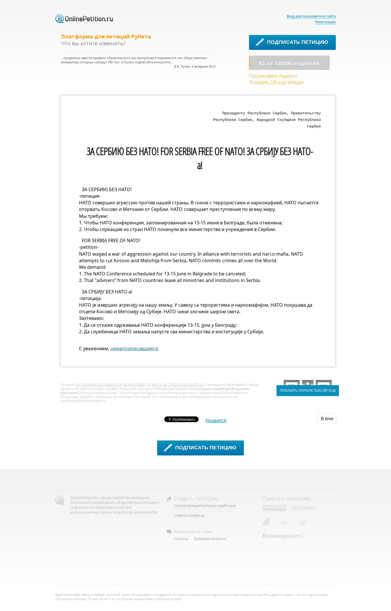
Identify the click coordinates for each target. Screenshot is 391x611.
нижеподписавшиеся (134, 348)
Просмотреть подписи (273, 76)
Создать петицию (196, 498)
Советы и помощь (189, 515)
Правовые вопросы (210, 538)
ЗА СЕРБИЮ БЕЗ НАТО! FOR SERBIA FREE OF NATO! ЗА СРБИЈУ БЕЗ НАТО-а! (140, 385)
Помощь (181, 538)
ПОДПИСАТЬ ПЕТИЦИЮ (297, 42)
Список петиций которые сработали (205, 505)
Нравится (216, 420)
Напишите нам (193, 531)
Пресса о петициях (287, 498)
